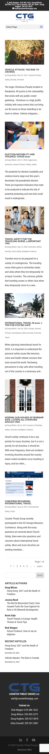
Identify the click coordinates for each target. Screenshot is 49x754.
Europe (31, 328)
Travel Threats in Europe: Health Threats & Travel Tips (22, 620)
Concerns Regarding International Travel (18, 502)
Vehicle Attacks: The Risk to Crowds (22, 70)
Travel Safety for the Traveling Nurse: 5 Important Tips (23, 241)
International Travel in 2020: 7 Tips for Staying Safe (23, 324)
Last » (40, 566)
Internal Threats (35, 75)
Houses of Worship (35, 425)
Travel (7, 337)
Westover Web (25, 749)
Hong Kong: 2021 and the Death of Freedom (23, 592)
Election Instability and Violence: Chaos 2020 (20, 155)
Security (13, 80)
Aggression (32, 160)
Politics (28, 164)
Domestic (8, 164)
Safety (7, 80)
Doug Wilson (11, 75)
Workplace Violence (29, 251)
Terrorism (20, 80)
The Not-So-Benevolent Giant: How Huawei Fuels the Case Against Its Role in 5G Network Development (23, 606)
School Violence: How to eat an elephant (22, 633)
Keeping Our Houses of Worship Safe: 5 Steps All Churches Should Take (24, 419)
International (16, 333)
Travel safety (16, 251)
